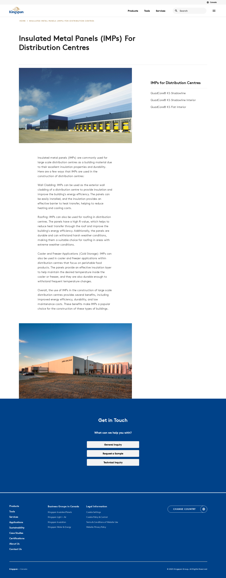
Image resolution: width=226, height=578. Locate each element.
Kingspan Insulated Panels (60, 512)
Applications (16, 522)
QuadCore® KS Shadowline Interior (173, 100)
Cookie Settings (93, 512)
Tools (147, 10)
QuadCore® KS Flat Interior (168, 107)
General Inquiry (113, 444)
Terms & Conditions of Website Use (102, 522)
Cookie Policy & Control (96, 517)
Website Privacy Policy (96, 527)
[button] (214, 10)
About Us (14, 543)
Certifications (16, 538)
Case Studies (16, 532)
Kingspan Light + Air (57, 517)
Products (133, 10)
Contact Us (15, 549)
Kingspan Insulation (57, 522)
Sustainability (16, 527)
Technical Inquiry (113, 462)
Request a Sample (113, 453)
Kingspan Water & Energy (59, 527)
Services (160, 10)
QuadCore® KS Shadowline (168, 93)
